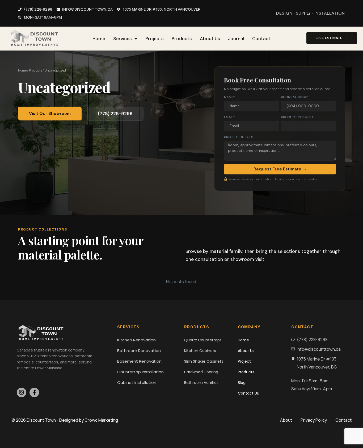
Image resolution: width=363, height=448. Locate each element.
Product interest (297, 117)
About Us (210, 38)
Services (122, 38)
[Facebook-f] (34, 392)
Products (182, 38)
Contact (261, 38)
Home (98, 38)
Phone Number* (294, 97)
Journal (236, 38)
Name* (229, 97)
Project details (238, 137)
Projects (154, 38)
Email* (229, 117)
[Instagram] (21, 392)
